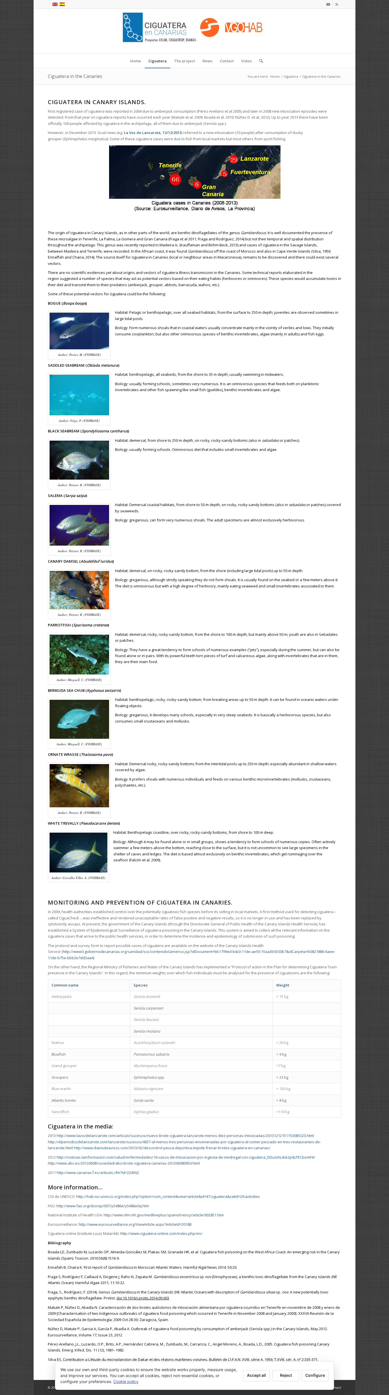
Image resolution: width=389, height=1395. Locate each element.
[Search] (259, 61)
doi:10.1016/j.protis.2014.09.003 (142, 1298)
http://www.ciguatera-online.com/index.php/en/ (161, 1233)
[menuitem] (135, 61)
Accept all (256, 1375)
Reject (286, 1375)
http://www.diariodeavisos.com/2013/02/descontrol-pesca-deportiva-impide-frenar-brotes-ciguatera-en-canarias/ (172, 1147)
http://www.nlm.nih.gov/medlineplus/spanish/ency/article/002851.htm (164, 1214)
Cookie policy (125, 1381)
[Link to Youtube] (328, 4)
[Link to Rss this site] (337, 4)
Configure (315, 1375)
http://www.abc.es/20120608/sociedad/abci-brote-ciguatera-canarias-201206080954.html (124, 1163)
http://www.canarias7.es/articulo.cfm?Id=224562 (98, 1172)
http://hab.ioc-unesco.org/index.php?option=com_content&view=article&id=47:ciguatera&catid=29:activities (168, 1196)
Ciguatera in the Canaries (75, 76)
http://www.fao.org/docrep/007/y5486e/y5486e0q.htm (102, 1205)
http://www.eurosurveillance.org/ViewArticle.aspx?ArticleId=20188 (135, 1224)
